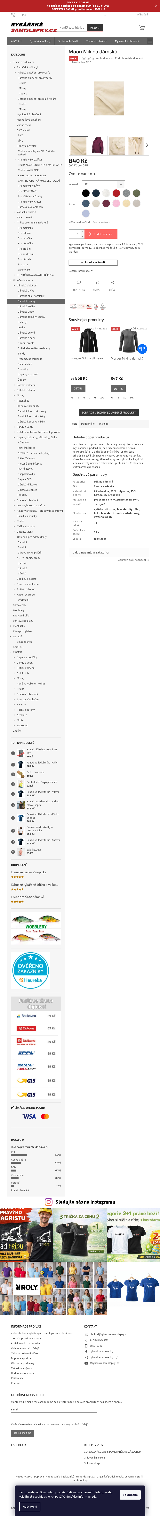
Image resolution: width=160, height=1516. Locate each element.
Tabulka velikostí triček (24, 1353)
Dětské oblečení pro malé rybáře (37, 99)
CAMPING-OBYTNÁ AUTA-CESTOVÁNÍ (39, 181)
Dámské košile (26, 307)
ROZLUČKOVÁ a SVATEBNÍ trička (35, 275)
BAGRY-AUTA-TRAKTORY (32, 176)
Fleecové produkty (28, 406)
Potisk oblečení (26, 589)
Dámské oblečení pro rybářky (35, 78)
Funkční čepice (26, 448)
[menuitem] (16, 41)
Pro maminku (25, 228)
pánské (22, 563)
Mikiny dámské (103, 482)
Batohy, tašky (25, 532)
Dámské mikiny (26, 301)
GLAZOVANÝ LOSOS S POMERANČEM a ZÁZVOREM (112, 1452)
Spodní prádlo (26, 343)
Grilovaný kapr (92, 1463)
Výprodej (23, 600)
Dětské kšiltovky (27, 485)
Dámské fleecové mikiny (32, 411)
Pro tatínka (24, 233)
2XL (102, 398)
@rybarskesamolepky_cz (105, 1363)
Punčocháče (25, 364)
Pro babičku (25, 238)
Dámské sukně (26, 333)
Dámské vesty (26, 312)
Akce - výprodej (26, 595)
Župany (22, 380)
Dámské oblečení (27, 286)
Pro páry (23, 264)
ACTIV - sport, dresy (28, 558)
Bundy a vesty (25, 427)
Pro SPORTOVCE (27, 191)
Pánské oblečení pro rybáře (34, 73)
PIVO (20, 135)
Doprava (39, 1477)
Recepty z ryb (24, 1477)
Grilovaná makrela (94, 1458)
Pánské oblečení (26, 385)
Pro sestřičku (26, 254)
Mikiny (22, 88)
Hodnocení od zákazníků (60, 1477)
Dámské (22, 542)
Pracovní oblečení (27, 500)
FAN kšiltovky (25, 469)
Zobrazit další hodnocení (132, 560)
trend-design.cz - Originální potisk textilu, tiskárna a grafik (109, 1477)
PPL (13, 1152)
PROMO (17, 652)
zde (94, 1496)
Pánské (22, 547)
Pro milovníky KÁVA (29, 186)
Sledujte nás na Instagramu (85, 1202)
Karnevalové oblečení (30, 207)
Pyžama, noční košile (30, 359)
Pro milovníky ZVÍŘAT (30, 160)
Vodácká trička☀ (27, 212)
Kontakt (15, 1383)
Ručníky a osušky (27, 516)
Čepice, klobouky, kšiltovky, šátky (37, 438)
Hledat (95, 27)
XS (72, 398)
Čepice (23, 94)
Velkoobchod (24, 642)
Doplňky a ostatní (28, 375)
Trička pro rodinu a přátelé (32, 223)
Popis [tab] (74, 424)
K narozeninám (25, 217)
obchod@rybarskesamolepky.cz (109, 1334)
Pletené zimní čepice (30, 464)
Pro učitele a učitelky (30, 196)
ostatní (15, 1183)
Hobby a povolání (27, 146)
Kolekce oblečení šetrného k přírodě (38, 432)
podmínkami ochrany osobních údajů (67, 1424)
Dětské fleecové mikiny (31, 422)
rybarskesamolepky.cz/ (103, 1357)
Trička (22, 83)
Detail (78, 388)
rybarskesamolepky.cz (103, 1352)
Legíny (22, 327)
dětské (22, 574)
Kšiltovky (23, 443)
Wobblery (18, 610)
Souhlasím (130, 1495)
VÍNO (20, 141)
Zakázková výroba (22, 1368)
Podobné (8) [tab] (88, 424)
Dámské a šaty (26, 338)
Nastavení (30, 1506)
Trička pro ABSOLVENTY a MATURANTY (40, 165)
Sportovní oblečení (28, 584)
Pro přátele (24, 259)
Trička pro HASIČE (28, 170)
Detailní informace (79, 271)
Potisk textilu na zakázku (25, 1344)
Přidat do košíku (103, 234)
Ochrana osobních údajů (25, 1348)
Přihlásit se (22, 1433)
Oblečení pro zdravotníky (32, 537)
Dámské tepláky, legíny (31, 317)
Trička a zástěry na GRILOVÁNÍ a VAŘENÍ (36, 153)
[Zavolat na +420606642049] (17, 14)
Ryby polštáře (21, 616)
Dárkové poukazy (23, 621)
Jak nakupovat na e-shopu (26, 1338)
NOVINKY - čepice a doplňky (34, 453)
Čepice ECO (25, 479)
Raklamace (17, 1378)
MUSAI (20, 720)
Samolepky (19, 605)
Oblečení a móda (23, 280)
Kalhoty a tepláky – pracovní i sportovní (40, 511)
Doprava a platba (21, 1358)
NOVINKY (22, 715)
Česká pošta (18, 1160)
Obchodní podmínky (23, 1363)
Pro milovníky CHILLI (29, 202)
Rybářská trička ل (27, 67)
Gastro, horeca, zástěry (31, 506)
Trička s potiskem (23, 62)
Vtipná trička (24, 125)
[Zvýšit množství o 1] (82, 232)
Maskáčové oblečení (29, 120)
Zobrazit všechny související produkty (109, 412)
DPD (13, 1167)
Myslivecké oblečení (29, 115)
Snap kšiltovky (26, 474)
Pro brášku (24, 249)
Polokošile (23, 401)
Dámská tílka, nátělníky (31, 296)
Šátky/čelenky (26, 458)
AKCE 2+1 (18, 647)
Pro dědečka (25, 244)
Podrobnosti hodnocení (129, 58)
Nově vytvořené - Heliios (31, 684)
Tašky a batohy (26, 526)
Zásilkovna (17, 1175)
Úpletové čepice (27, 490)
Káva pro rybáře (22, 631)
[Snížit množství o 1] (82, 236)
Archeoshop (80, 1481)
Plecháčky (19, 626)
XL (95, 398)
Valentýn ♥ (24, 270)
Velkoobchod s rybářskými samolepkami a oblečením (42, 1334)
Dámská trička (26, 291)
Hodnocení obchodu (23, 1373)
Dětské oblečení (26, 390)
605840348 (96, 1346)
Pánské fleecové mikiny (31, 416)
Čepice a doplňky (27, 657)
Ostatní (17, 637)
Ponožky (23, 369)
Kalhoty (22, 322)
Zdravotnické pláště (30, 553)
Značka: (82, 62)
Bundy (21, 354)
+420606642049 (99, 1340)
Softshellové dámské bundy (34, 348)
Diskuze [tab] (103, 424)
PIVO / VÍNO (23, 130)
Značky (17, 731)
